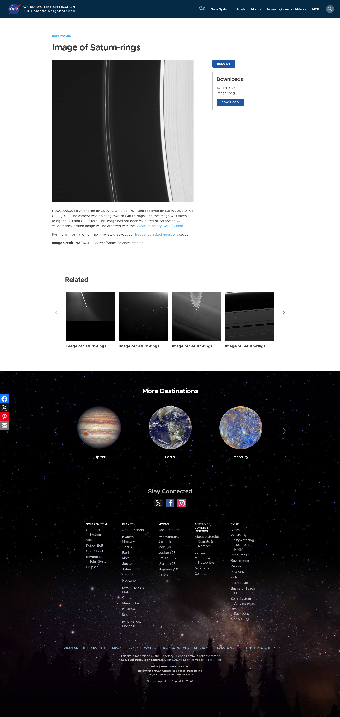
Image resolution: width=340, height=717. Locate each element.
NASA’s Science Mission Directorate (196, 660)
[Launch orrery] (202, 10)
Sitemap (246, 648)
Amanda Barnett (179, 666)
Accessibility (266, 648)
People (236, 566)
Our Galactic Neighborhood (49, 12)
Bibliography (92, 648)
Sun (89, 540)
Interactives (240, 582)
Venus (127, 547)
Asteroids (202, 568)
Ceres (126, 597)
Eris (125, 614)
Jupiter (99, 457)
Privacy (132, 648)
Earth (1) (164, 541)
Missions (237, 571)
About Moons (168, 529)
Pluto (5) (165, 575)
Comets (200, 573)
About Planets (133, 529)
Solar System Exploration (49, 6)
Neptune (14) (168, 569)
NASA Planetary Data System (159, 226)
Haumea (128, 608)
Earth (170, 457)
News (235, 529)
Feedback (114, 648)
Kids (234, 577)
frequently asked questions (156, 234)
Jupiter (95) (167, 552)
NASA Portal (226, 648)
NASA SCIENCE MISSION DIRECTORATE (187, 648)
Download (230, 102)
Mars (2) (164, 547)
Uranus (127, 575)
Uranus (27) (167, 563)
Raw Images (61, 35)
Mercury (240, 457)
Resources (239, 555)
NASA (14, 9)
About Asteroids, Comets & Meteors (207, 541)
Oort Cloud (94, 551)
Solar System (96, 524)
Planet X (128, 626)
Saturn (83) (167, 558)
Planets (128, 524)
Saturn (127, 569)
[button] (316, 9)
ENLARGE (223, 63)
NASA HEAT (240, 619)
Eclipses (92, 567)
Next (284, 312)
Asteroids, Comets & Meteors (203, 528)
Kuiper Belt (94, 545)
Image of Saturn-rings (86, 346)
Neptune (129, 580)
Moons (163, 524)
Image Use (150, 648)
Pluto (126, 592)
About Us (71, 648)
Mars (125, 558)
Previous (56, 312)
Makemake (130, 603)
